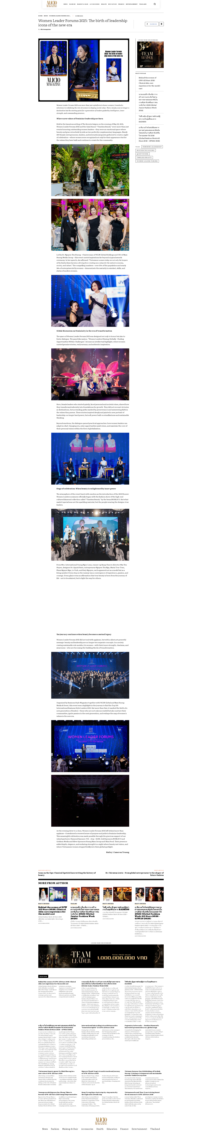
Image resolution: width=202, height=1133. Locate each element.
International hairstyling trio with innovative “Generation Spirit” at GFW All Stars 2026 (100, 1026)
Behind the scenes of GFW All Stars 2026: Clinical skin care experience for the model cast (149, 83)
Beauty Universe (43, 903)
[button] (154, 4)
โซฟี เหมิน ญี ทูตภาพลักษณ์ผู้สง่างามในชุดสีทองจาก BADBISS (149, 119)
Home (40, 16)
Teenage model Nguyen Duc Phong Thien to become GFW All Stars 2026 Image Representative (57, 1093)
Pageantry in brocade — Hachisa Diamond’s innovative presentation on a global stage (142, 1026)
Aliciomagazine (45, 29)
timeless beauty (144, 157)
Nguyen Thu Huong (146, 150)
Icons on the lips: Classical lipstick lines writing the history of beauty (67, 874)
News (46, 16)
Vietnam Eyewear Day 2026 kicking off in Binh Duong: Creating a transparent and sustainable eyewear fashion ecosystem (143, 1073)
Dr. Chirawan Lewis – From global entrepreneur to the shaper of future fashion (135, 874)
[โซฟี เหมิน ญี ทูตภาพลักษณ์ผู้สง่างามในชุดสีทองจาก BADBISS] (117, 894)
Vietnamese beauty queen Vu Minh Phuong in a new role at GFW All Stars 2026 (56, 1072)
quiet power (142, 154)
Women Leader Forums (147, 161)
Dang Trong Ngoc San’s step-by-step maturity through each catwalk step (100, 1093)
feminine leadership (152, 147)
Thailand (73, 903)
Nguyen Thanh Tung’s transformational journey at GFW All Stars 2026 (101, 1072)
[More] (161, 24)
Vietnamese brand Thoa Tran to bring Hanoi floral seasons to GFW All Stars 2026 (142, 1093)
